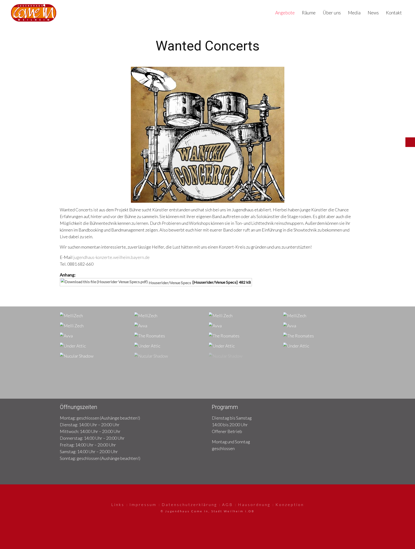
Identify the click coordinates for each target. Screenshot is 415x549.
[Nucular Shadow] (76, 355)
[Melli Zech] (220, 315)
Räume (309, 12)
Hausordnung (254, 504)
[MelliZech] (71, 315)
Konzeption (289, 504)
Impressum (143, 504)
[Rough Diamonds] (152, 365)
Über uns (332, 12)
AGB (227, 504)
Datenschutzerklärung (189, 504)
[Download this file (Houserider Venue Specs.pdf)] (105, 282)
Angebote (285, 12)
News (373, 12)
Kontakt (394, 12)
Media (354, 12)
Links (117, 504)
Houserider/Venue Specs (170, 282)
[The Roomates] (149, 335)
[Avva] (140, 325)
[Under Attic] (73, 345)
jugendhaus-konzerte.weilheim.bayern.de (111, 257)
